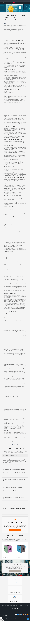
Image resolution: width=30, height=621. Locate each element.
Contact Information (25, 618)
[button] (1, 2)
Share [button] (5, 23)
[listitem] (15, 459)
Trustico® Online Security (10, 618)
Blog (23, 605)
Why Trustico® (7, 605)
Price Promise (17, 605)
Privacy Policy (15, 618)
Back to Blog (15, 444)
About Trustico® (12, 605)
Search (3, 605)
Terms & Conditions (20, 618)
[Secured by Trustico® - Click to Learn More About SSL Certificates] (2, 619)
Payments (26, 605)
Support (21, 605)
